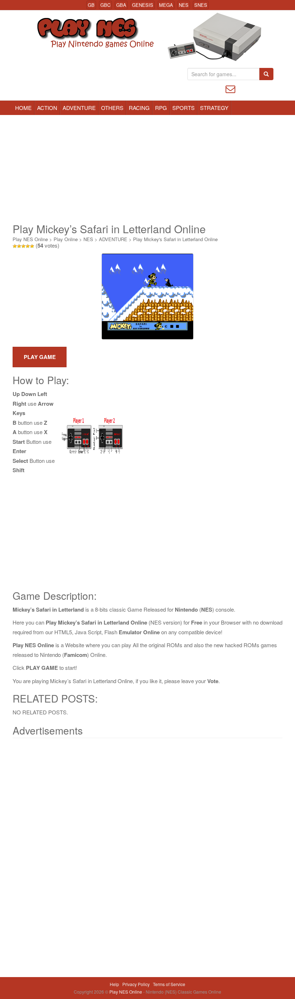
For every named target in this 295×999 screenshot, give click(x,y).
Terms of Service (169, 984)
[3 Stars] (23, 246)
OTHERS (112, 107)
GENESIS (142, 4)
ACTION (47, 107)
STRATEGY (214, 107)
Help (114, 984)
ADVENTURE (79, 107)
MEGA (166, 4)
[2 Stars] (19, 246)
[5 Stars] (32, 246)
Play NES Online (30, 239)
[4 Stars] (28, 246)
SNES (200, 4)
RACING (139, 107)
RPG (161, 107)
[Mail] (230, 88)
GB (91, 4)
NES (184, 4)
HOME (23, 107)
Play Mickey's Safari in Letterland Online (175, 239)
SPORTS (183, 107)
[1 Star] (15, 246)
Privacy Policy (136, 984)
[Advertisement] (147, 169)
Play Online (66, 239)
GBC (105, 4)
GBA (121, 4)
